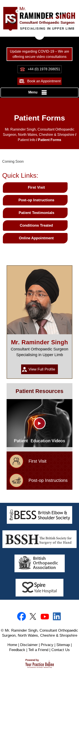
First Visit (36, 187)
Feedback (17, 650)
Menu (33, 92)
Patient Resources (39, 391)
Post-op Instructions (36, 200)
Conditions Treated (36, 225)
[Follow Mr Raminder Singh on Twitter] (33, 616)
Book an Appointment (44, 81)
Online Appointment (36, 238)
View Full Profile (42, 369)
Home (12, 645)
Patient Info (26, 140)
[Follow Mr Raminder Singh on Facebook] (22, 616)
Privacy (47, 645)
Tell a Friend (38, 650)
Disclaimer (29, 645)
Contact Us (60, 650)
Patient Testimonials (36, 213)
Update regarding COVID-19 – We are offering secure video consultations (39, 54)
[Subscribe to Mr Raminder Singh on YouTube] (45, 616)
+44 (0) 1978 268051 (44, 69)
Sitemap (63, 645)
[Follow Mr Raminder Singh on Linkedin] (57, 616)
